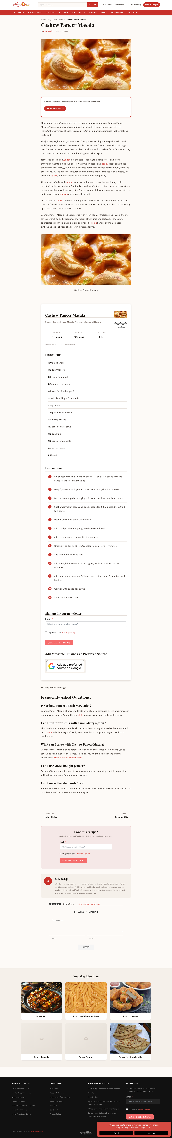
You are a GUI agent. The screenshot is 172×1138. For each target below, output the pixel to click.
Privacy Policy (68, 632)
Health (104, 12)
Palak (94, 222)
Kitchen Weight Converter (22, 1093)
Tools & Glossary (134, 5)
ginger (66, 159)
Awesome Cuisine (36, 1131)
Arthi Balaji (48, 31)
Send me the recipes (59, 642)
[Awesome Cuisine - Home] (23, 5)
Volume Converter (19, 1097)
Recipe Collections (57, 1093)
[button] (115, 323)
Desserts (93, 12)
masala (64, 194)
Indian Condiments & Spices (23, 1106)
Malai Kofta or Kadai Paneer (68, 757)
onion (70, 182)
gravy (59, 200)
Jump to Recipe (56, 108)
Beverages (63, 12)
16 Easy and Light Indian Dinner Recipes (103, 1109)
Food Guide (133, 12)
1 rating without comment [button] (88, 904)
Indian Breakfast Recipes (60, 1097)
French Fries (92, 1097)
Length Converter (18, 1101)
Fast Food (50, 12)
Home (43, 20)
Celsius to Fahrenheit (20, 1089)
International (117, 12)
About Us (53, 1106)
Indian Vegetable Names (21, 1114)
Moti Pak (91, 1093)
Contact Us (54, 1110)
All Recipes (107, 5)
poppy (105, 163)
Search (92, 5)
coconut (48, 732)
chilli (80, 715)
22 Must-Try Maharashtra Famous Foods (104, 1089)
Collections (119, 5)
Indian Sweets (78, 12)
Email (48, 619)
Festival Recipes (151, 5)
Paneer (62, 20)
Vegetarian (19, 12)
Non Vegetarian (35, 12)
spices (54, 175)
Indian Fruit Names (19, 1110)
